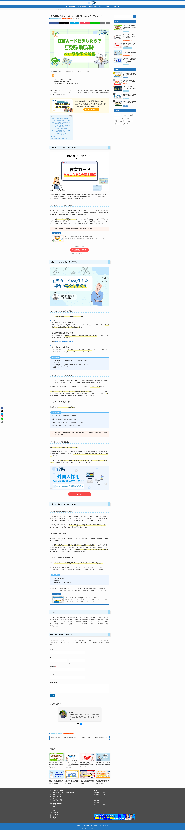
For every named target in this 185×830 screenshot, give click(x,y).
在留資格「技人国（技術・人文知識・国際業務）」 (63, 792)
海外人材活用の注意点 (56, 803)
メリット (125, 115)
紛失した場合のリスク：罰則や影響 (62, 120)
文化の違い (122, 121)
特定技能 (130, 121)
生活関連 (63, 18)
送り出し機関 (125, 124)
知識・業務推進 (69, 18)
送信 (52, 696)
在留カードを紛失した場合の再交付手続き (61, 122)
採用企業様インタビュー (100, 792)
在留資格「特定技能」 (56, 796)
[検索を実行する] (134, 16)
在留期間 (132, 115)
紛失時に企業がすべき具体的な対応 (62, 131)
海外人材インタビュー (99, 794)
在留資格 (117, 118)
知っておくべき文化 (55, 814)
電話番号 (53, 666)
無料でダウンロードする (91, 109)
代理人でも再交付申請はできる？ (61, 126)
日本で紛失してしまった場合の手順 (62, 123)
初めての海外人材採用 (56, 800)
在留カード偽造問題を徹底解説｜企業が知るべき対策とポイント (81, 236)
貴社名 (52, 649)
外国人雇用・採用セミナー (101, 802)
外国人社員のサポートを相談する (59, 138)
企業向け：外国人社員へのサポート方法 (61, 130)
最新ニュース (97, 800)
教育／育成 (53, 808)
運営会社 (79, 825)
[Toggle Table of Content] (69, 116)
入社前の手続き (53, 18)
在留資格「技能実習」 (56, 794)
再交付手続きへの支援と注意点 (61, 133)
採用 (116, 121)
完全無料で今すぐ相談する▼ (79, 249)
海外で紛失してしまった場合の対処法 (62, 125)
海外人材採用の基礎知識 (56, 790)
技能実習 (129, 118)
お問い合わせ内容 (55, 682)
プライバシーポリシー (87, 825)
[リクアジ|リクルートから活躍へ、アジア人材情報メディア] (92, 3)
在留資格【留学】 (55, 798)
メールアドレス (54, 674)
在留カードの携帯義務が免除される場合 (62, 134)
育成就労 (117, 124)
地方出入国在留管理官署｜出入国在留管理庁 (64, 341)
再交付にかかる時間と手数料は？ (61, 128)
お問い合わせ (105, 825)
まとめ (53, 136)
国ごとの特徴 (53, 816)
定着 (123, 118)
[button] (54, 23)
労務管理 (59, 18)
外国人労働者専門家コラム (101, 804)
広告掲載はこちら (97, 825)
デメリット (117, 115)
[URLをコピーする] (105, 23)
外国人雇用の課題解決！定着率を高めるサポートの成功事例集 (81, 598)
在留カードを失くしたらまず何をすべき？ (61, 118)
